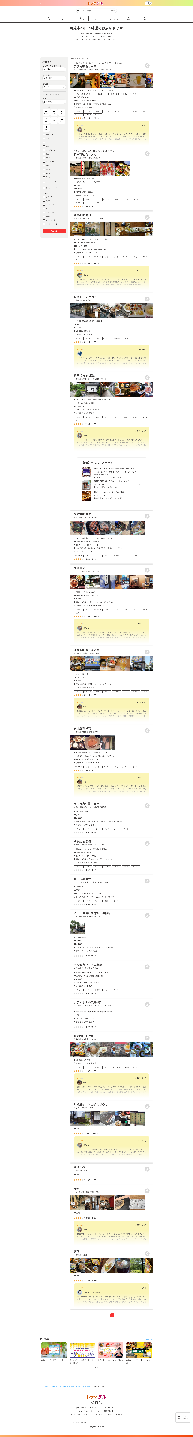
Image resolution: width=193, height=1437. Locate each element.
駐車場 (129, 20)
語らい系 (49, 208)
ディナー (64, 20)
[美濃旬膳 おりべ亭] (111, 103)
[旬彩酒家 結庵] (111, 537)
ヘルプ (98, 1411)
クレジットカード (112, 20)
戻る (43, 3)
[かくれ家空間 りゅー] (111, 818)
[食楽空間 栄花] (111, 762)
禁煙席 (48, 169)
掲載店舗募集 (81, 1408)
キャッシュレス (51, 188)
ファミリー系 (51, 220)
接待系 (48, 201)
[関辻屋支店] (111, 605)
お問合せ (109, 1414)
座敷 (47, 165)
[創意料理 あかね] (111, 1066)
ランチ (48, 20)
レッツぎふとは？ (85, 1411)
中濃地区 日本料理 (83, 1386)
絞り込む (54, 231)
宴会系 (48, 216)
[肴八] (111, 1216)
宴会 (96, 20)
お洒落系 (49, 197)
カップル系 (50, 212)
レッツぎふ (46, 1386)
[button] (149, 1353)
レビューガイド (96, 1414)
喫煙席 (48, 173)
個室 (144, 20)
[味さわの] (111, 1174)
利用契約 (107, 1411)
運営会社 (119, 1414)
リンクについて (107, 1408)
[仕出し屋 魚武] (111, 891)
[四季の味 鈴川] (111, 252)
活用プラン (94, 1408)
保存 (147, 65)
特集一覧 (149, 1339)
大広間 (48, 158)
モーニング (80, 20)
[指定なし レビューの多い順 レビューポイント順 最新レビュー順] (54, 87)
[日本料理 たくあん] (111, 179)
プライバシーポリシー (78, 1414)
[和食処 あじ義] (111, 856)
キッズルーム (51, 150)
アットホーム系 (51, 224)
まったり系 (50, 205)
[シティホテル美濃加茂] (111, 1015)
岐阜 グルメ (56, 1386)
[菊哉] (111, 1279)
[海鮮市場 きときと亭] (111, 685)
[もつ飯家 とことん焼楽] (111, 979)
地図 (179, 1418)
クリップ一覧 (185, 1418)
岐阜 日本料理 (68, 1386)
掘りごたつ (50, 162)
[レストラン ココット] (111, 332)
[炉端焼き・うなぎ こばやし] (111, 1131)
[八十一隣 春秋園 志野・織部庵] (111, 935)
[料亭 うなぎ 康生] (111, 412)
